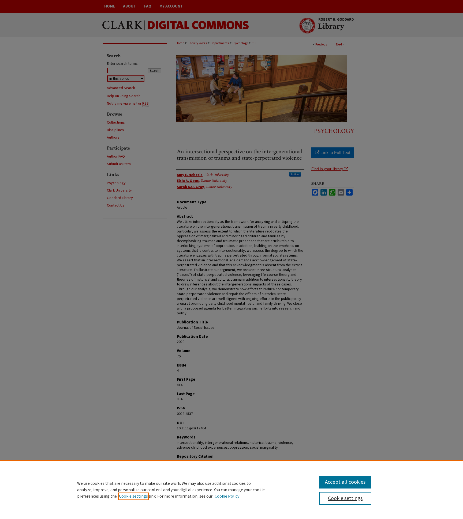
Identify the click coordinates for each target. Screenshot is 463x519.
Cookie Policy (227, 496)
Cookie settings (133, 496)
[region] (231, 489)
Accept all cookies (345, 482)
